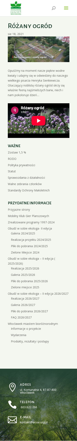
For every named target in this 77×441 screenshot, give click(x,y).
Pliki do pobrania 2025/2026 (29, 281)
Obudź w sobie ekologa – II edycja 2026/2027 (38, 294)
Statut (12, 171)
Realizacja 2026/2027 (25, 298)
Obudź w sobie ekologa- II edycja (30, 228)
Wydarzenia (18, 335)
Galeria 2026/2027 (23, 305)
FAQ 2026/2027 (21, 317)
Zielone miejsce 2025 (25, 287)
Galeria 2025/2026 (23, 275)
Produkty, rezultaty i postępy (30, 341)
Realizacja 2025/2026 (25, 268)
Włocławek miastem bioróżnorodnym (33, 324)
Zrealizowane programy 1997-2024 (31, 222)
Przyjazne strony (19, 209)
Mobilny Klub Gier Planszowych (28, 216)
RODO (12, 159)
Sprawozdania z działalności (26, 178)
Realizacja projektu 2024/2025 (31, 240)
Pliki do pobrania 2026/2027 (29, 311)
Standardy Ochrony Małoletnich (29, 190)
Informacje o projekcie (26, 329)
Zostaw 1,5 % (17, 152)
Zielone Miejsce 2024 (25, 252)
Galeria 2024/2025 (23, 233)
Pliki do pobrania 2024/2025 (29, 246)
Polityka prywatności (21, 165)
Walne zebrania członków (25, 184)
